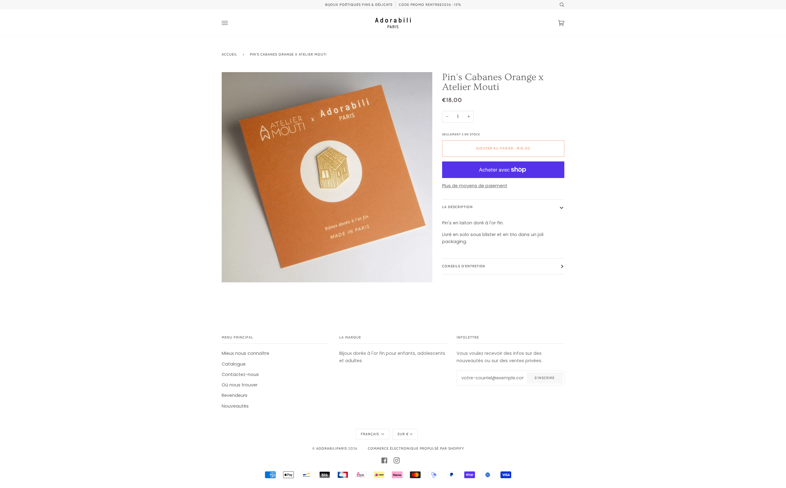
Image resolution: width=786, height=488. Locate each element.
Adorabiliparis (331, 448)
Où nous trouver (240, 385)
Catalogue (234, 364)
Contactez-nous (240, 374)
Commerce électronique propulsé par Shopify (416, 448)
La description (457, 207)
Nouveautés (235, 406)
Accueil (229, 54)
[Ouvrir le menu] (231, 23)
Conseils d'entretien (463, 266)
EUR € (403, 434)
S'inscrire (544, 378)
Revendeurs (234, 395)
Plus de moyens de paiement (474, 186)
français (370, 434)
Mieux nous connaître (245, 353)
